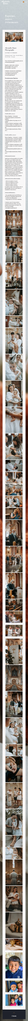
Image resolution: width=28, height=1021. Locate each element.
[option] (14, 37)
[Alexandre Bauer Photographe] (5, 2)
